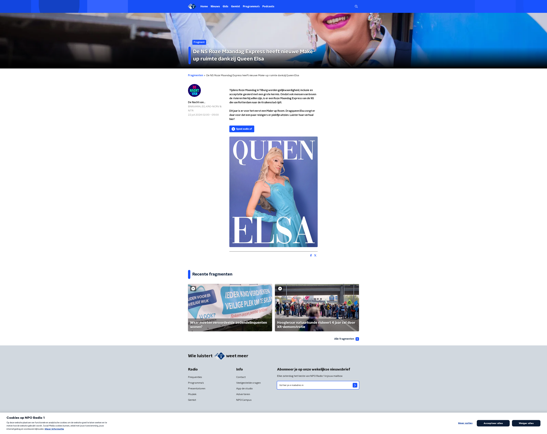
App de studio (244, 388)
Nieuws (215, 6)
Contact (241, 377)
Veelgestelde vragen (248, 383)
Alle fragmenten (344, 339)
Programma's (251, 6)
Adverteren (243, 394)
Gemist (235, 6)
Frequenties (195, 377)
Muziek (192, 394)
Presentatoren (196, 388)
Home (204, 6)
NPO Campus (244, 400)
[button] (356, 6)
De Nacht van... (196, 102)
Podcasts (268, 6)
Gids (225, 6)
